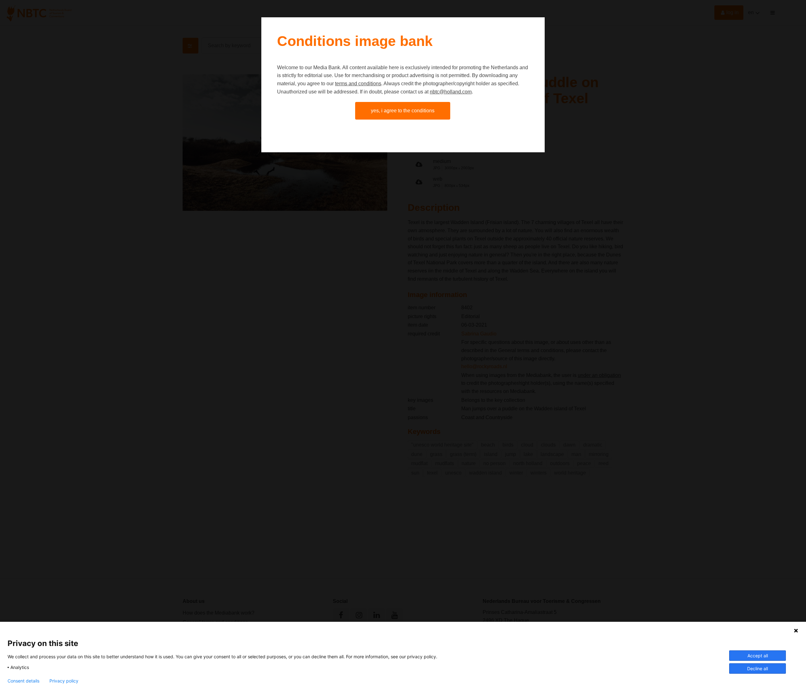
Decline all (757, 668)
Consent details (23, 680)
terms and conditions (358, 83)
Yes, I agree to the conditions (402, 110)
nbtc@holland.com (451, 91)
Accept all (757, 655)
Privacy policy (63, 680)
